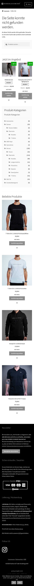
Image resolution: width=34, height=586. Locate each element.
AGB (19, 533)
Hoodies (13, 135)
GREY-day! (9, 141)
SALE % (8, 179)
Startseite (6, 11)
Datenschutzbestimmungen (15, 446)
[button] (9, 100)
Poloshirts (14, 165)
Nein (20, 582)
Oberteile (11, 131)
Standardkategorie (12, 183)
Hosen (11, 152)
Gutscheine (9, 145)
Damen (8, 124)
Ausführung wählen (8, 94)
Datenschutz (19, 559)
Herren (8, 148)
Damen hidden (13, 128)
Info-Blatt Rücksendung (16, 529)
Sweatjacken (14, 172)
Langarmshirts (15, 162)
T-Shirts (13, 138)
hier (23, 524)
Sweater (13, 169)
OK (14, 582)
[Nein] (32, 580)
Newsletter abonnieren (11, 451)
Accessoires (9, 121)
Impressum (11, 559)
